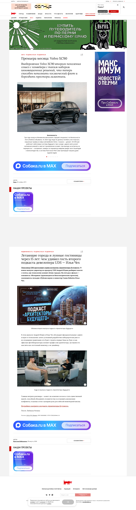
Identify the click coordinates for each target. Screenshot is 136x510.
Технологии (48, 18)
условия (32, 502)
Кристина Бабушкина (20, 441)
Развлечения (30, 14)
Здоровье (79, 14)
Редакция (67, 489)
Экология (69, 14)
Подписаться (31, 55)
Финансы (58, 18)
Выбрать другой (102, 11)
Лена (14, 182)
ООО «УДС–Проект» (31, 415)
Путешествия (23, 18)
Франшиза (76, 489)
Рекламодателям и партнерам (51, 489)
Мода (40, 14)
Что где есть (58, 14)
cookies (49, 503)
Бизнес (65, 18)
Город (21, 14)
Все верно (113, 11)
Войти (13, 1)
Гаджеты (38, 18)
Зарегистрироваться (22, 1)
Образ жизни (90, 14)
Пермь (107, 1)
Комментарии (78, 181)
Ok (68, 502)
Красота (48, 14)
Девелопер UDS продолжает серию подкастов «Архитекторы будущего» (50, 268)
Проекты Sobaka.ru (118, 1)
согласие (42, 502)
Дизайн (13, 18)
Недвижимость (27, 252)
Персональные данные (89, 489)
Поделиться (41, 55)
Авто (31, 18)
